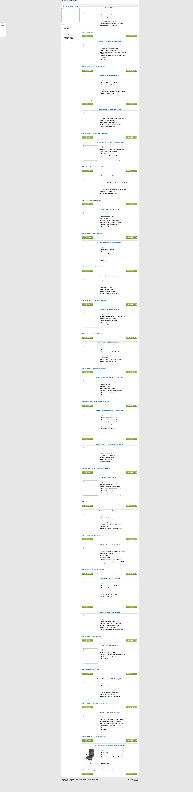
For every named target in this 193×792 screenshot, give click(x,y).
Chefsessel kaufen (87, 36)
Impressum (136, 780)
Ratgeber (101, 2)
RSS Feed (70, 780)
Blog (109, 2)
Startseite (65, 2)
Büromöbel (92, 2)
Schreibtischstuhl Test (78, 2)
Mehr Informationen (131, 36)
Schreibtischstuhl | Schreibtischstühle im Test (70, 779)
